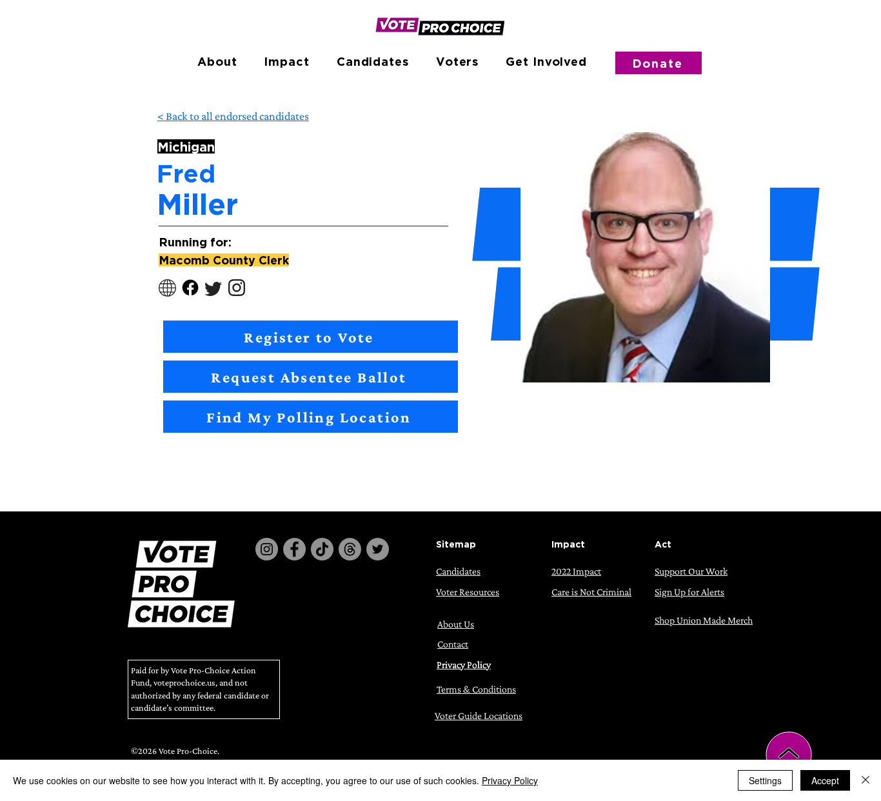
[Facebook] (294, 549)
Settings (765, 780)
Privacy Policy (510, 780)
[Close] (865, 780)
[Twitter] (377, 549)
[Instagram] (266, 549)
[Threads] (350, 549)
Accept (825, 780)
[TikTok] (322, 549)
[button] (217, 61)
